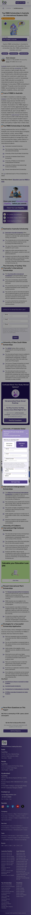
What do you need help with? (11, 440)
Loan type (8, 474)
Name (7, 448)
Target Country (10, 469)
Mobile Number (10, 458)
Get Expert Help (15, 482)
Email (7, 453)
